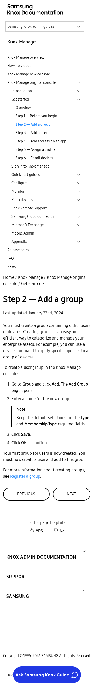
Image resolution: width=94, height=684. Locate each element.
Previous (26, 494)
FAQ (10, 258)
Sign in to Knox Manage (30, 166)
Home (8, 277)
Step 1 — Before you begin (36, 116)
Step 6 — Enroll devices (34, 157)
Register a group (25, 476)
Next (71, 494)
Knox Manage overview (25, 57)
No (62, 531)
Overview (23, 107)
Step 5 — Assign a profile (35, 149)
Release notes (18, 250)
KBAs (11, 266)
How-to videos (19, 65)
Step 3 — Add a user (31, 132)
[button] (41, 550)
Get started (31, 283)
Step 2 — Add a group (33, 124)
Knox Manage (30, 277)
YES (39, 531)
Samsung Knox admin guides (31, 26)
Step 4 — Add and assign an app (41, 141)
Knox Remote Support (29, 208)
